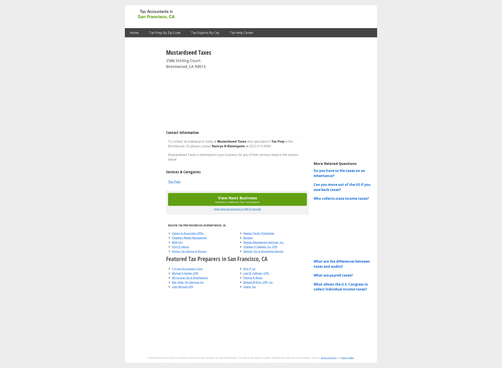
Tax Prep (174, 181)
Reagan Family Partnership (258, 233)
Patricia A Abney (253, 277)
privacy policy (347, 357)
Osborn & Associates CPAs (188, 233)
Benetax (248, 238)
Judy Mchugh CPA (182, 286)
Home (134, 33)
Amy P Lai (249, 268)
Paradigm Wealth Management (189, 238)
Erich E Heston (180, 247)
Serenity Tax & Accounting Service (263, 251)
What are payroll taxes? (333, 275)
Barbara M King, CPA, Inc (258, 282)
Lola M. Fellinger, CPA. (256, 273)
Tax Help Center (242, 33)
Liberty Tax (249, 286)
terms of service (328, 357)
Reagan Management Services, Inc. (263, 242)
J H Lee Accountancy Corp (187, 268)
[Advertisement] (303, 17)
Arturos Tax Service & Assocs (189, 251)
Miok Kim (177, 242)
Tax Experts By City (205, 33)
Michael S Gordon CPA (185, 273)
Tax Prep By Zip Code (165, 33)
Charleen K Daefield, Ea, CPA (260, 247)
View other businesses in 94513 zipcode (237, 209)
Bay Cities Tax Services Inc (188, 282)
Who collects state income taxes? (341, 198)
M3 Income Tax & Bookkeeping (190, 277)
